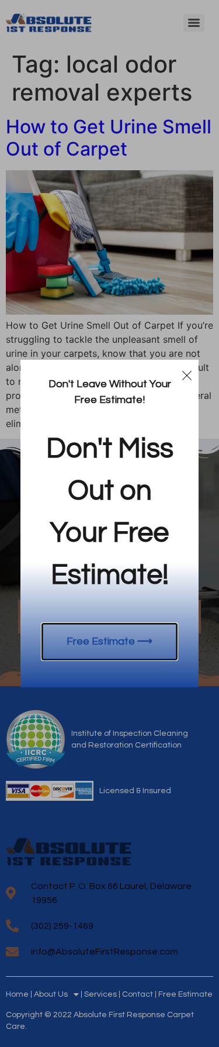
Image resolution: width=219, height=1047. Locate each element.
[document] (109, 523)
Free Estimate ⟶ (109, 641)
